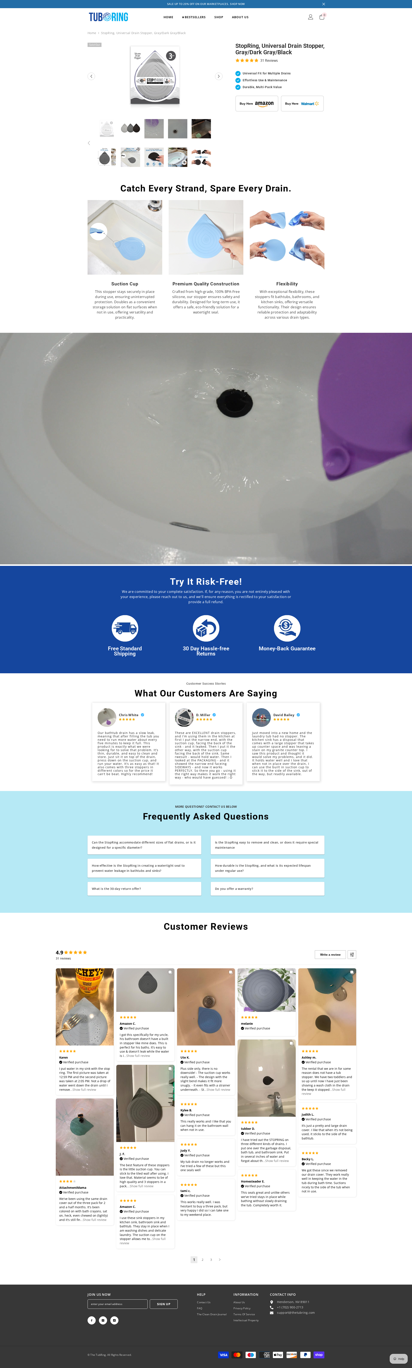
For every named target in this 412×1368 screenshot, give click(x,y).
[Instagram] (103, 1320)
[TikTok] (114, 1320)
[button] (91, 76)
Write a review (330, 954)
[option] (155, 76)
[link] (125, 237)
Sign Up (164, 1304)
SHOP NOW (237, 4)
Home (92, 33)
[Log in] (310, 17)
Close (324, 4)
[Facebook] (92, 1320)
